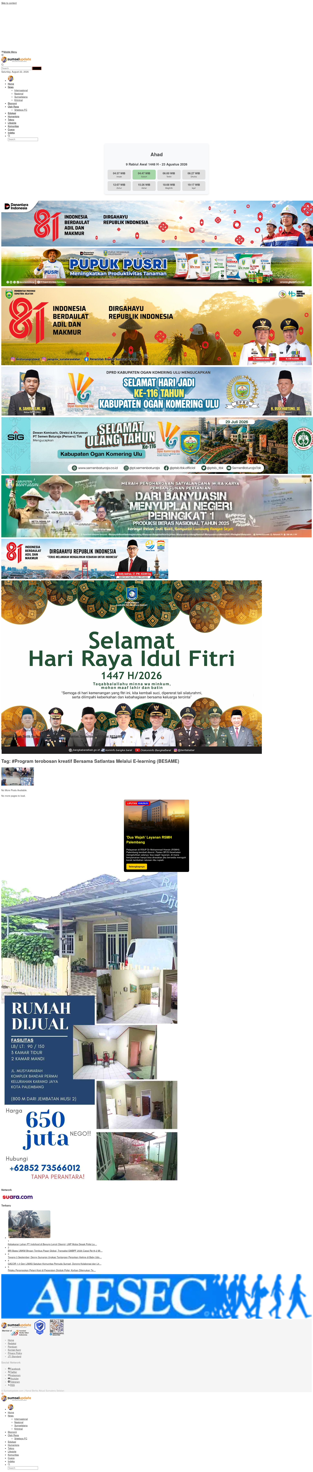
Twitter (13, 1372)
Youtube (14, 1378)
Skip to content (9, 3)
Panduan (12, 1346)
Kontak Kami (14, 1349)
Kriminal (5, 730)
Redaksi (12, 1343)
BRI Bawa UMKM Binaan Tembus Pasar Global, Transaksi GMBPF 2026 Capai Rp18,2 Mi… (55, 1250)
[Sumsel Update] (16, 61)
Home (11, 1340)
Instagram (15, 1375)
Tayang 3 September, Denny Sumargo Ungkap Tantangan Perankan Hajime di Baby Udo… (55, 1257)
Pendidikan (16, 730)
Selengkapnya (137, 866)
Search (36, 68)
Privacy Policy (15, 1353)
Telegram (15, 1381)
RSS (12, 1385)
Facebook (15, 1368)
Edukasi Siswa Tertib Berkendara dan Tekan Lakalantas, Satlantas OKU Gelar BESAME (61, 736)
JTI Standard (14, 1356)
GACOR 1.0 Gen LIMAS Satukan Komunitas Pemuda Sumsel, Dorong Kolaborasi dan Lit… (54, 1263)
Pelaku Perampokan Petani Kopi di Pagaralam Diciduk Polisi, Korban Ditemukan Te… (52, 1270)
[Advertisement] (99, 27)
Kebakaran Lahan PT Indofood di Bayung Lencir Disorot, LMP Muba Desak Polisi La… (52, 1244)
